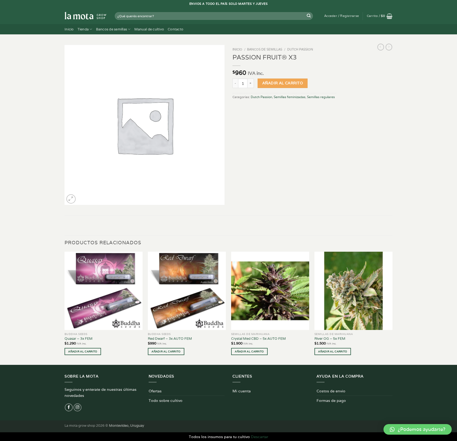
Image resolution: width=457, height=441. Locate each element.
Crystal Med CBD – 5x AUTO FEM (258, 339)
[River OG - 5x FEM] (353, 291)
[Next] (392, 307)
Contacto (175, 29)
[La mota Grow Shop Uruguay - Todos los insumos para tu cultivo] (86, 16)
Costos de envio (331, 390)
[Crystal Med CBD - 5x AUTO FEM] (270, 291)
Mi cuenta (241, 390)
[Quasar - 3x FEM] (104, 291)
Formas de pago (331, 400)
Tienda (83, 29)
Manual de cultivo (149, 29)
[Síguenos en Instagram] (77, 407)
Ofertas (155, 390)
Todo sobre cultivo (165, 400)
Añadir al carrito (282, 83)
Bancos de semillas (111, 29)
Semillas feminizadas (289, 97)
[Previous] (65, 307)
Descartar (259, 436)
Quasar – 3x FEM (79, 339)
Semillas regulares (321, 97)
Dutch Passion (300, 49)
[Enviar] (309, 16)
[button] (417, 429)
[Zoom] (71, 199)
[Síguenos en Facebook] (69, 407)
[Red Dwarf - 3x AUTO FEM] (187, 291)
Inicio (69, 29)
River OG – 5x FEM (329, 339)
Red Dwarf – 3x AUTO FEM (170, 339)
